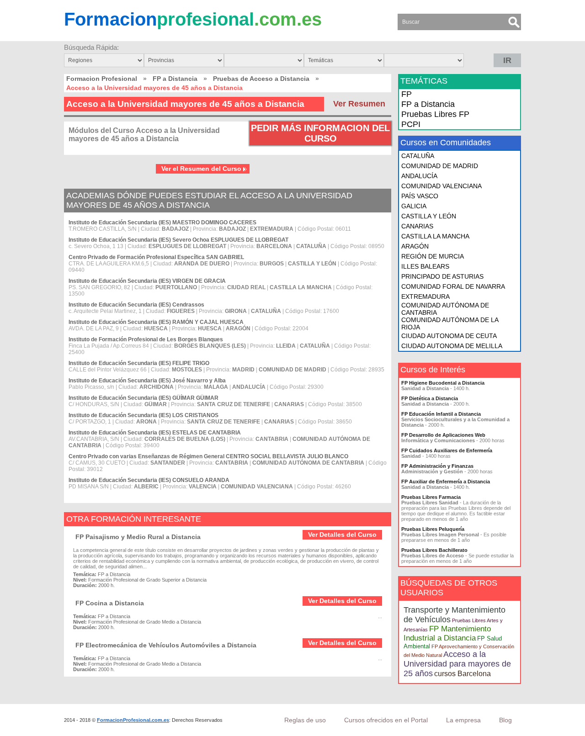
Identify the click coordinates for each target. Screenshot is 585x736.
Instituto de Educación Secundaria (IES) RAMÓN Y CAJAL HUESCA (156, 322)
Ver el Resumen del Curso (201, 168)
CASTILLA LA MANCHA (435, 236)
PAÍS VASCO (419, 196)
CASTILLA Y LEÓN (428, 216)
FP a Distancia (175, 78)
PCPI (410, 124)
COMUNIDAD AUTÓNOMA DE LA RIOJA (449, 323)
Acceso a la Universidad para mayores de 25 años (457, 664)
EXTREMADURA (425, 296)
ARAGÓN (415, 246)
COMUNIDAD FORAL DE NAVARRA (453, 286)
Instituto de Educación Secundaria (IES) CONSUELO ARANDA (149, 480)
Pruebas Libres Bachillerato (434, 550)
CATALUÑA (417, 155)
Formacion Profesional (101, 78)
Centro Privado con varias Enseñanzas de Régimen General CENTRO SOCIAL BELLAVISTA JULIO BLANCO (208, 456)
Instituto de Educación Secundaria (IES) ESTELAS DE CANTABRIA (155, 432)
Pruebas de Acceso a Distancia (261, 78)
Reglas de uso (305, 720)
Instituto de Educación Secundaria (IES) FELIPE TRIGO (139, 363)
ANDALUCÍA (419, 176)
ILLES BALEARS (425, 266)
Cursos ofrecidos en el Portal (386, 720)
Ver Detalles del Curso (342, 534)
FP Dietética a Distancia (429, 398)
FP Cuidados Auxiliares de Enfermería (446, 450)
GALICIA (413, 206)
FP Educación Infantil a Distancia (441, 414)
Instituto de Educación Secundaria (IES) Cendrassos (136, 305)
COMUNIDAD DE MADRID (439, 165)
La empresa (463, 720)
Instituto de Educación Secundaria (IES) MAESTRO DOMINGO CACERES (162, 222)
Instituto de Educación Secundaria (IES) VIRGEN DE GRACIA (147, 281)
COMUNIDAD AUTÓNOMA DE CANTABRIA (445, 309)
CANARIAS (417, 226)
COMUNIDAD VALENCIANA (441, 186)
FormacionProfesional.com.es (133, 720)
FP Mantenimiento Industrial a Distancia (447, 633)
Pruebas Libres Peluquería (432, 529)
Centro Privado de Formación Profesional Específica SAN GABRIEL (156, 257)
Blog (505, 720)
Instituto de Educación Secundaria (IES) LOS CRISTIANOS (143, 415)
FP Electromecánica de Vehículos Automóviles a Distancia (165, 645)
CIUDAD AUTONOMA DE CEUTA (449, 335)
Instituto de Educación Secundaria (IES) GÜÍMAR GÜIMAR (143, 398)
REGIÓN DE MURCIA (432, 256)
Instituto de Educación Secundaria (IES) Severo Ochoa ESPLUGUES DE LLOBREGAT (178, 240)
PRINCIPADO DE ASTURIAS (442, 276)
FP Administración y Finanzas (437, 466)
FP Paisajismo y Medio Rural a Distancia (138, 536)
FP (406, 94)
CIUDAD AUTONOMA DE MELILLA (451, 345)
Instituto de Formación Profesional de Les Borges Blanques (146, 339)
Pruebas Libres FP (435, 114)
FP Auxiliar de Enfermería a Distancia (445, 481)
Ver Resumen (359, 103)
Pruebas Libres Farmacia (431, 497)
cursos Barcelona (462, 674)
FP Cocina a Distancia (109, 603)
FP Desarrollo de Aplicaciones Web (443, 435)
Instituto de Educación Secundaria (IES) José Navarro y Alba (147, 380)
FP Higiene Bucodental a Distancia (442, 383)
